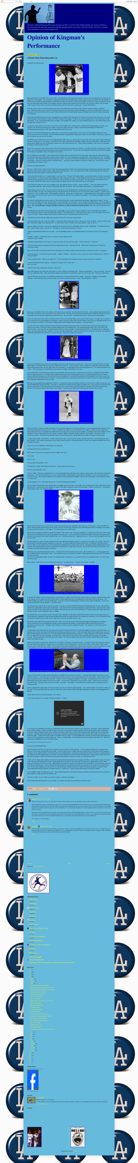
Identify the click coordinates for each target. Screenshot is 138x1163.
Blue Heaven (32, 920)
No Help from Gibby (34, 1007)
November (32, 1048)
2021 (30, 1062)
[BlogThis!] (51, 789)
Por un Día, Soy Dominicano (36, 1009)
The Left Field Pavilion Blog (36, 940)
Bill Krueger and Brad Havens (37, 1005)
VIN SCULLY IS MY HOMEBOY (37, 936)
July (31, 1039)
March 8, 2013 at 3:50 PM (46, 826)
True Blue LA (32, 932)
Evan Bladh (34, 826)
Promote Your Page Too (32, 1091)
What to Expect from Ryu (35, 1027)
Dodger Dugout (33, 953)
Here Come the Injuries (35, 998)
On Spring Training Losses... (36, 1024)
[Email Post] (46, 788)
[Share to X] (53, 789)
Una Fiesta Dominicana (35, 1011)
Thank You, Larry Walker (35, 996)
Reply (33, 821)
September (32, 1043)
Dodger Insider (33, 903)
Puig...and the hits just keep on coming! (39, 1020)
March (31, 983)
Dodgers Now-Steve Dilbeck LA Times (38, 928)
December (32, 1050)
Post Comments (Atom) (38, 866)
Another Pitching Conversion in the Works (39, 985)
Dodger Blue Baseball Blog (35, 957)
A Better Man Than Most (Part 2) (37, 994)
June (31, 1036)
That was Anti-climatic (35, 1022)
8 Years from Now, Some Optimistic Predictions (41, 1016)
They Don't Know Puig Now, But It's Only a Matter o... (42, 987)
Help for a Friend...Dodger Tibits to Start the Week (41, 1000)
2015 (30, 1055)
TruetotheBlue (32, 949)
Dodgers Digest (33, 899)
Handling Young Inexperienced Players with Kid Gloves (42, 989)
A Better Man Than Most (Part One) (38, 992)
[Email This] (49, 789)
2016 (30, 1057)
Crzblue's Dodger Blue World (36, 960)
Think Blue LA (33, 912)
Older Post (108, 863)
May (31, 1034)
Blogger (75, 1151)
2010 (30, 970)
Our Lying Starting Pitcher (36, 1003)
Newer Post (30, 863)
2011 (30, 972)
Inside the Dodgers (33, 924)
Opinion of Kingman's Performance (35, 1069)
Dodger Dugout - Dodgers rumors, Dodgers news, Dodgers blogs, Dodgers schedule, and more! (52, 962)
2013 (30, 977)
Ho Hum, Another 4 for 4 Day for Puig (39, 1014)
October (32, 1045)
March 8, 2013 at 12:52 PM (43, 799)
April (31, 1032)
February (32, 981)
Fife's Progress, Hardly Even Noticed (38, 1018)
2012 (30, 974)
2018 (30, 1060)
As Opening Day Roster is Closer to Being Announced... (42, 1029)
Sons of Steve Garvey (34, 908)
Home (69, 863)
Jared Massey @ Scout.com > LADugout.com (40, 944)
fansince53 (34, 799)
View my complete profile (42, 1104)
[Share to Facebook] (55, 789)
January (32, 978)
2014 (30, 1053)
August (32, 1041)
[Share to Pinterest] (56, 789)
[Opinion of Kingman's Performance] (32, 1089)
